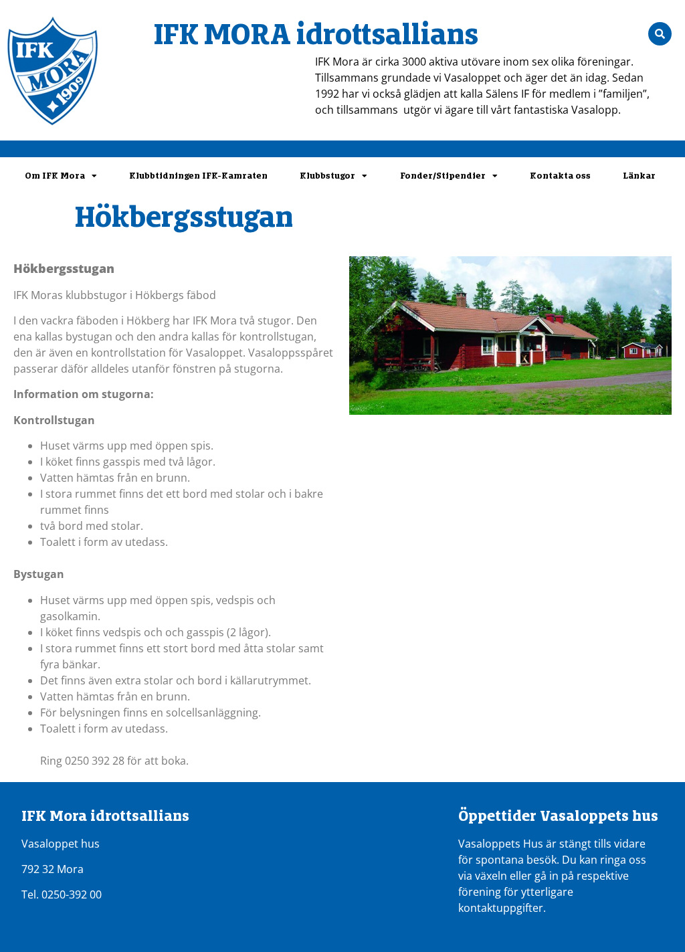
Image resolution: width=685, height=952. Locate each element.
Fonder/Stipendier (443, 176)
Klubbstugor (327, 176)
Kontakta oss (560, 176)
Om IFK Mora (55, 176)
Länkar (639, 176)
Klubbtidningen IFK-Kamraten (198, 176)
